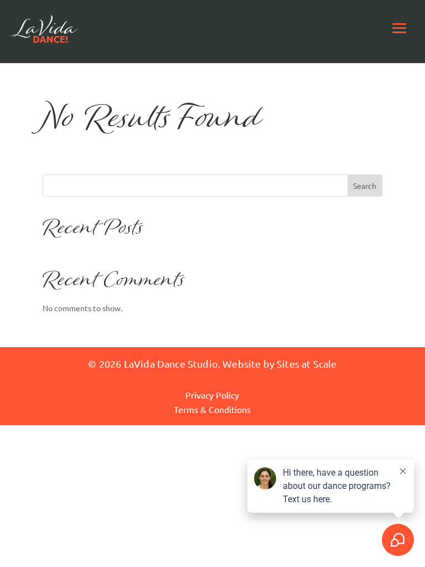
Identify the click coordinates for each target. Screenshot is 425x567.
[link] (44, 27)
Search (364, 185)
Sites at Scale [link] (306, 363)
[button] (399, 28)
